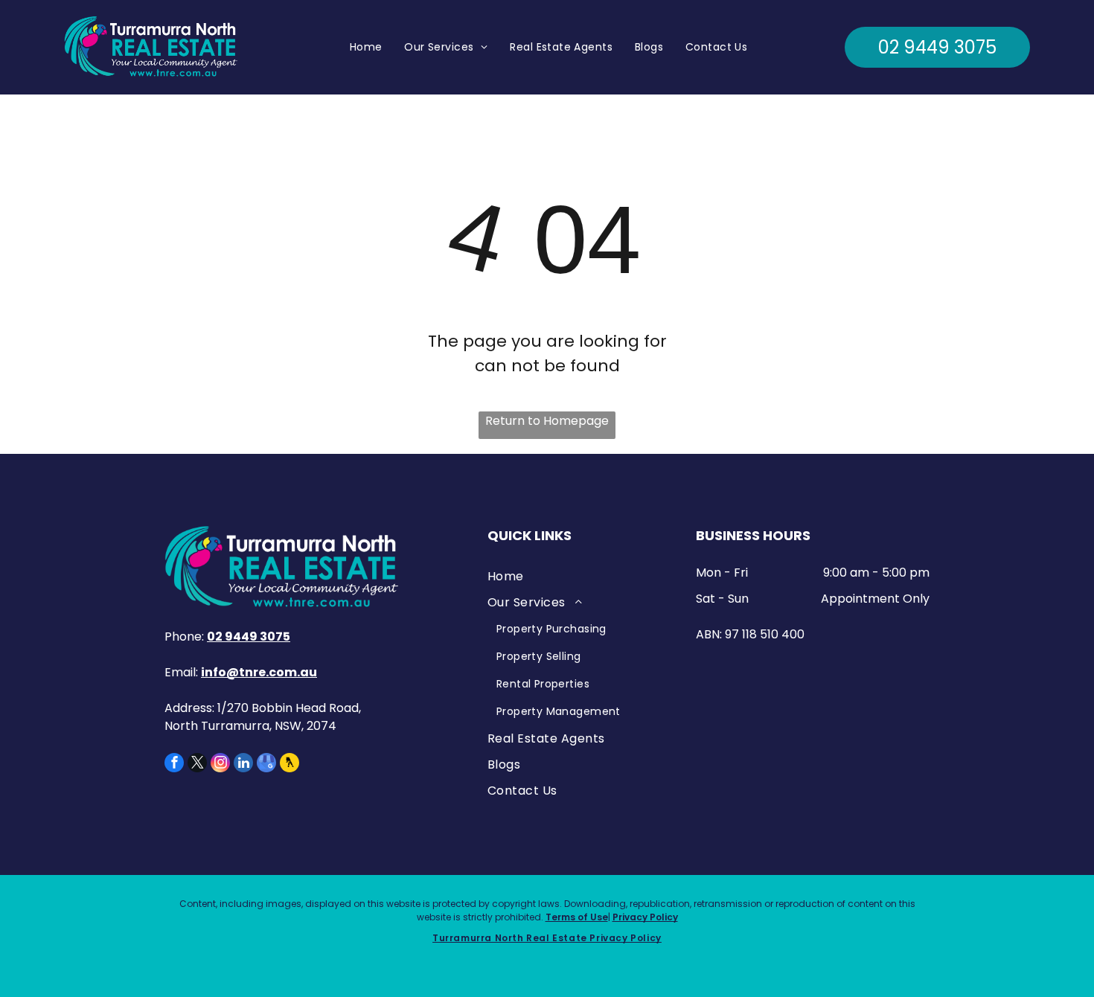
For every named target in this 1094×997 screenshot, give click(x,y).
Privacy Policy (645, 917)
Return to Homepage (547, 420)
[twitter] (197, 764)
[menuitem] (366, 47)
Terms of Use (577, 917)
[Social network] (289, 764)
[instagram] (220, 764)
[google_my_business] (266, 764)
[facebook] (174, 764)
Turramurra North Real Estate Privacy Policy (547, 938)
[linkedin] (243, 764)
